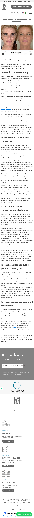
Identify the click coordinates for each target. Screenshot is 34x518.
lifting (15, 327)
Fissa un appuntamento (21, 6)
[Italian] (26, 13)
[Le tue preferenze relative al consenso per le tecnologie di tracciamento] (1, 388)
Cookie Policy (22, 509)
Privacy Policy (12, 509)
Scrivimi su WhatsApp (24, 514)
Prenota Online (8, 441)
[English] (23, 13)
